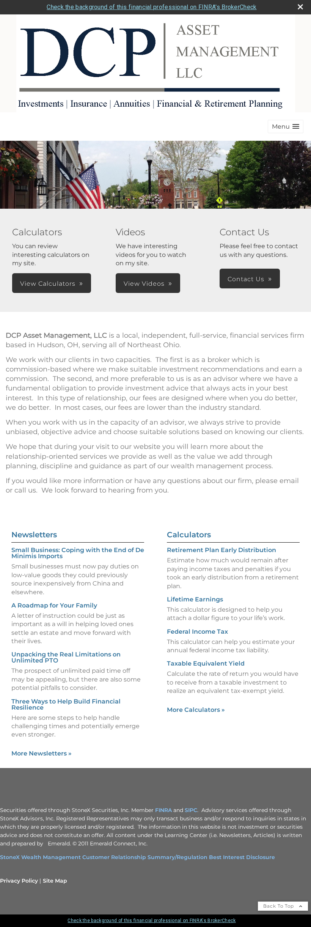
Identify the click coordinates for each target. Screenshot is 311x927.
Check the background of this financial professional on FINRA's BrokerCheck (151, 7)
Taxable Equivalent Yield (206, 663)
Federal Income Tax (197, 631)
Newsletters (34, 534)
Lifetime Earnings (195, 599)
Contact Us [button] (246, 279)
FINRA (163, 810)
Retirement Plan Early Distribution (221, 550)
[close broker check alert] (300, 7)
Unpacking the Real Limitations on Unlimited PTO (66, 657)
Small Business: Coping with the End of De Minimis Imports (77, 553)
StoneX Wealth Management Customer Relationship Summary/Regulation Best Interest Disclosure (137, 857)
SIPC (191, 810)
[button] (285, 126)
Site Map (55, 880)
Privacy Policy (19, 880)
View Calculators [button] (47, 283)
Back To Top (279, 906)
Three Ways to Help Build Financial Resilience (66, 704)
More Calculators (196, 709)
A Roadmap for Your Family (54, 605)
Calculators (189, 534)
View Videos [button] (144, 283)
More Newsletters (41, 753)
